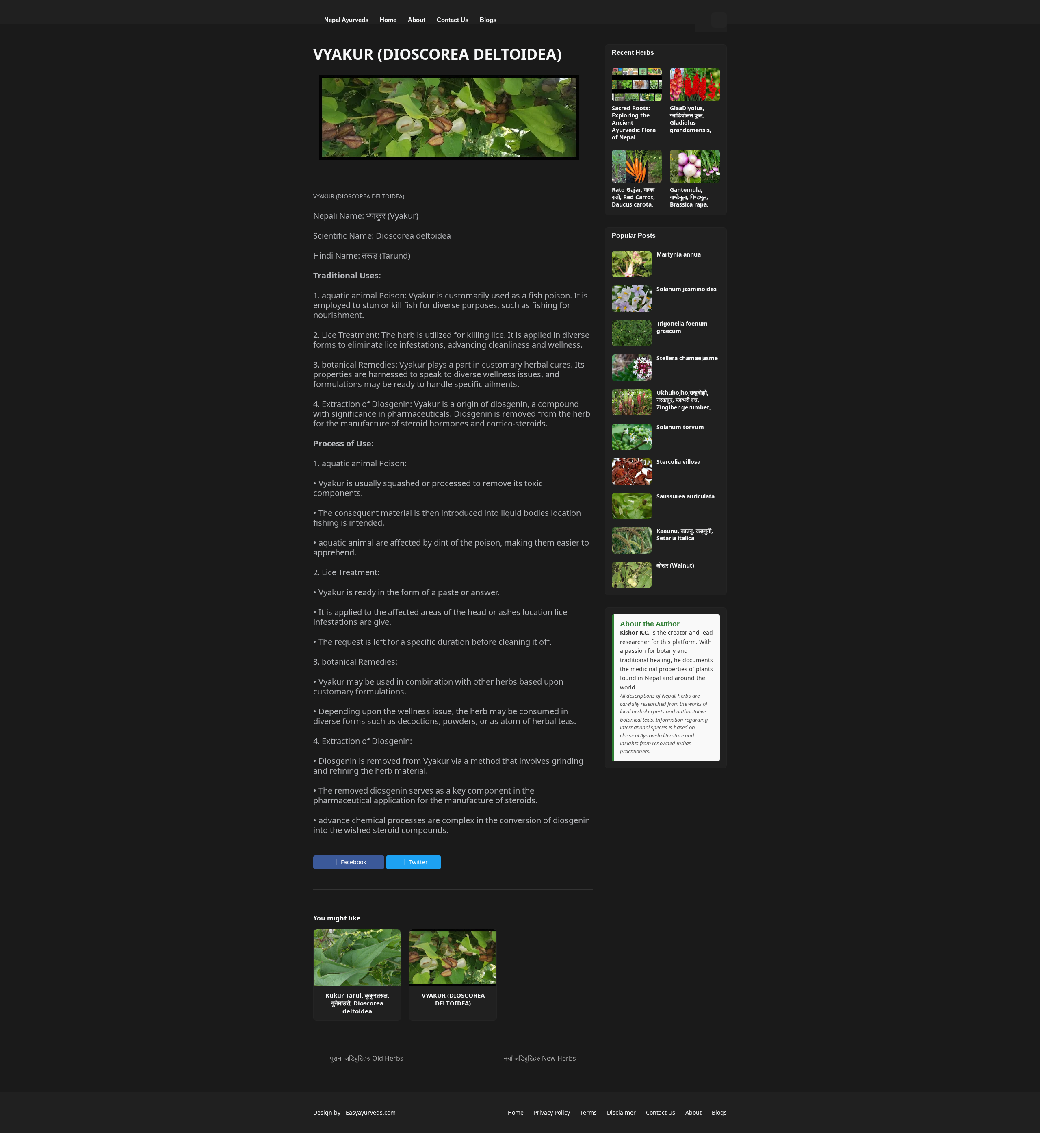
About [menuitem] (416, 19)
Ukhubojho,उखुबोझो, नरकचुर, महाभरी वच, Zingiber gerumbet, (683, 400)
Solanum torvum (680, 427)
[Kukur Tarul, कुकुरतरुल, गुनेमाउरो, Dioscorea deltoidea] (357, 957)
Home (516, 1112)
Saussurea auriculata (685, 496)
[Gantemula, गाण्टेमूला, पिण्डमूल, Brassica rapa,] (695, 166)
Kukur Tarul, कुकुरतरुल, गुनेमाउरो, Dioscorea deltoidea (357, 1003)
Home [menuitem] (388, 19)
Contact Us (660, 1112)
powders (459, 720)
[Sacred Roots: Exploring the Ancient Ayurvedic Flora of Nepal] (637, 84)
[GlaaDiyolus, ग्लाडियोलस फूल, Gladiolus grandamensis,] (695, 84)
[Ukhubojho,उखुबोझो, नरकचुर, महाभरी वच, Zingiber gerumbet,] (632, 402)
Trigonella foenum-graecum (683, 327)
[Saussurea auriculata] (632, 506)
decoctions (418, 720)
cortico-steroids (516, 423)
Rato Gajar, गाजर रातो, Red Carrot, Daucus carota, (633, 197)
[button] (703, 20)
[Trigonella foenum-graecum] (632, 333)
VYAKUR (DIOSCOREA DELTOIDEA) (453, 999)
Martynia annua (678, 254)
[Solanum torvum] (632, 437)
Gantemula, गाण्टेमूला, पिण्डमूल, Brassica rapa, (689, 197)
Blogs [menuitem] (488, 19)
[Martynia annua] (632, 264)
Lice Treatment (349, 334)
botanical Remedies (358, 364)
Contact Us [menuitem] (452, 19)
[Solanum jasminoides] (632, 298)
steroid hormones (434, 423)
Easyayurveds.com (371, 1112)
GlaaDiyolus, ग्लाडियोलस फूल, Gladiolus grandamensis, (690, 119)
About (693, 1112)
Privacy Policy (552, 1112)
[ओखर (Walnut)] (632, 575)
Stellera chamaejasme (687, 358)
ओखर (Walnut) (675, 565)
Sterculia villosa (678, 461)
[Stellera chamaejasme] (632, 367)
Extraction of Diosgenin (366, 403)
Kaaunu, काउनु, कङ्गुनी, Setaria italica (684, 534)
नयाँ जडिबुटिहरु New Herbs (540, 1058)
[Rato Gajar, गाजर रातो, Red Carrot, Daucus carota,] (637, 166)
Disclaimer (621, 1112)
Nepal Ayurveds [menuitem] (346, 19)
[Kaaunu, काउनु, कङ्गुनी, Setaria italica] (632, 540)
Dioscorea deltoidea (413, 235)
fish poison (549, 295)
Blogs (719, 1112)
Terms (588, 1112)
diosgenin (508, 403)
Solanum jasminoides (686, 289)
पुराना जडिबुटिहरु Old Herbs (366, 1058)
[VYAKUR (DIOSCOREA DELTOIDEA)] (453, 957)
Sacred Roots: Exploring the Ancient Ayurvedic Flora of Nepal (634, 122)
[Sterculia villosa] (632, 471)
